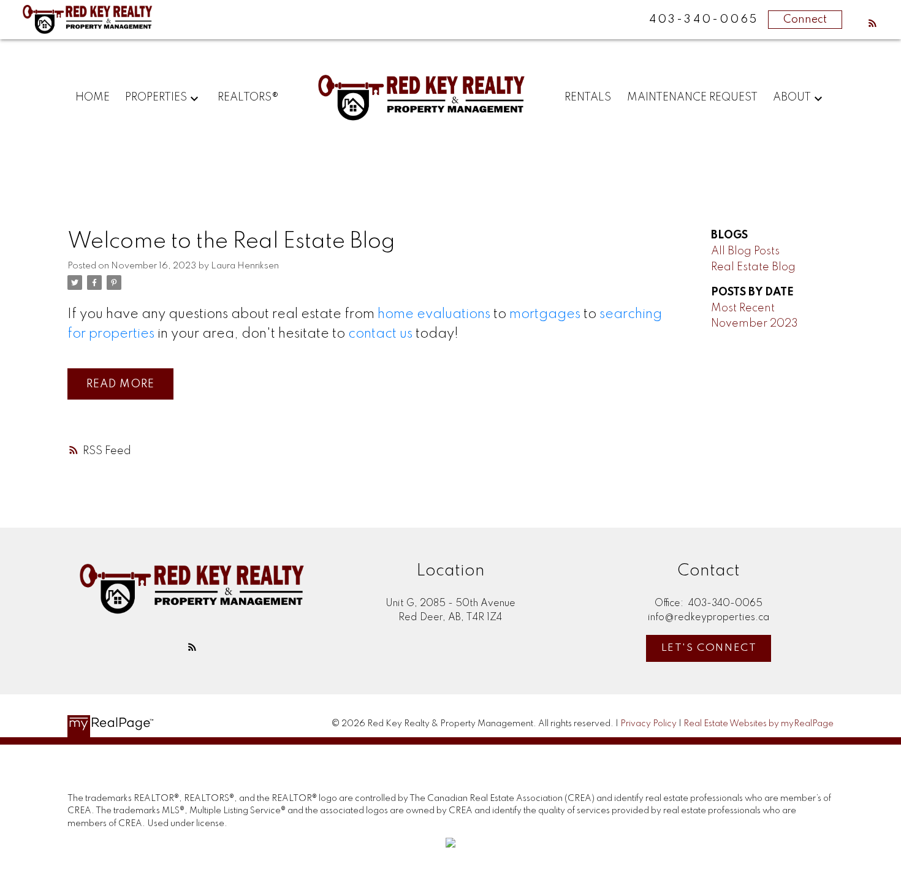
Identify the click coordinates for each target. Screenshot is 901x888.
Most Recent (743, 308)
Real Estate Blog (753, 267)
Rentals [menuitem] (588, 97)
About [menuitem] (792, 97)
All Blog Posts (745, 251)
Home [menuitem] (92, 97)
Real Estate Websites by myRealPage (758, 723)
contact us (380, 334)
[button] (872, 23)
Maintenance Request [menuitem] (692, 97)
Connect (805, 19)
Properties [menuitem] (156, 97)
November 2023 (754, 323)
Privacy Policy (648, 723)
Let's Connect (709, 648)
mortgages (544, 314)
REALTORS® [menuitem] (248, 97)
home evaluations (434, 314)
